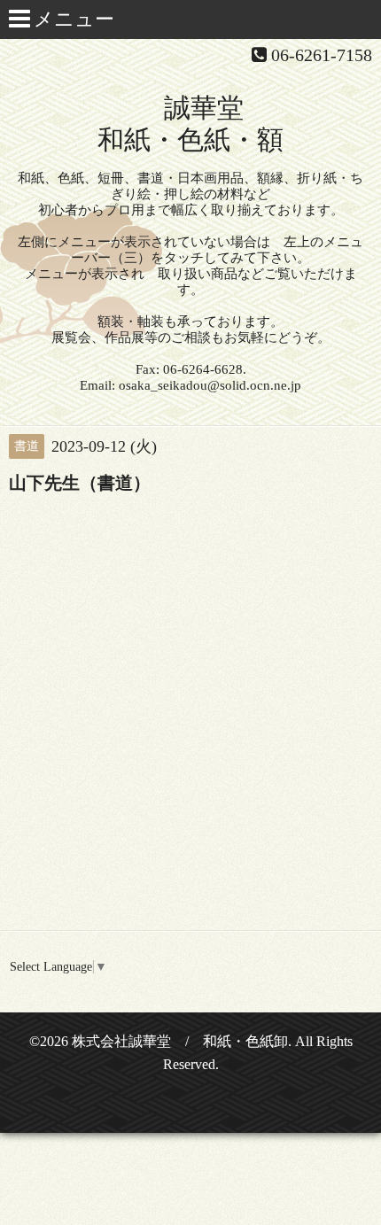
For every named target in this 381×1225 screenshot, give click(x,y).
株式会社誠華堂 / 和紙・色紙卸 (180, 1041)
